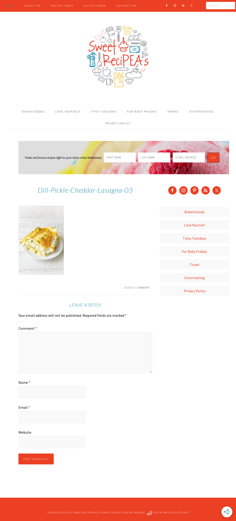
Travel (195, 264)
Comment (27, 328)
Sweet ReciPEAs (118, 56)
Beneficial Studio (176, 512)
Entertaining (194, 277)
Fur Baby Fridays (194, 251)
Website (24, 432)
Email (24, 407)
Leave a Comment (137, 287)
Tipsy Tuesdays (194, 238)
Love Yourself (194, 225)
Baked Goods (194, 212)
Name (24, 382)
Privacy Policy (194, 291)
